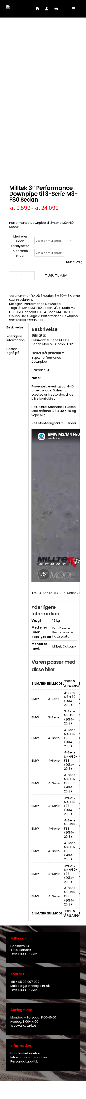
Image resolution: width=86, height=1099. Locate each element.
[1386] (43, 99)
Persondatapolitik (24, 1061)
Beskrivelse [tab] (14, 327)
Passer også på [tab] (12, 351)
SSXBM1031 (35, 320)
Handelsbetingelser (25, 1053)
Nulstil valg (74, 262)
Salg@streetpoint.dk (34, 985)
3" (55, 308)
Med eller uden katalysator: (20, 241)
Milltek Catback (64, 646)
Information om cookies (28, 1057)
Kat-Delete (61, 628)
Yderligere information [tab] (15, 338)
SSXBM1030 (17, 320)
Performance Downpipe (42, 304)
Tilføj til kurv (56, 275)
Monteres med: (20, 253)
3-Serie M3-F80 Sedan (35, 308)
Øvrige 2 (33, 316)
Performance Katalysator (62, 634)
